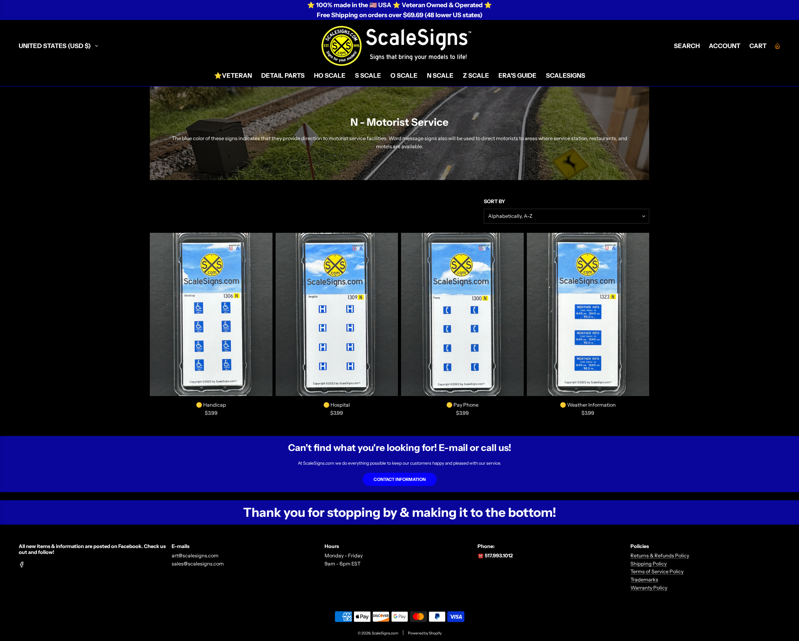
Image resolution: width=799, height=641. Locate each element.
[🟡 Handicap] (211, 314)
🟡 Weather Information (588, 405)
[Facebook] (22, 564)
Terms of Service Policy (657, 571)
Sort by (494, 201)
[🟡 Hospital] (337, 314)
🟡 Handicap (211, 405)
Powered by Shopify (425, 633)
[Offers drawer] (777, 46)
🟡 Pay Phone (462, 405)
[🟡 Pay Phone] (462, 314)
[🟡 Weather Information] (588, 314)
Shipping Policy (648, 563)
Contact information (400, 479)
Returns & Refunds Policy (659, 555)
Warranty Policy (648, 588)
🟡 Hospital (336, 405)
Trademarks (644, 579)
